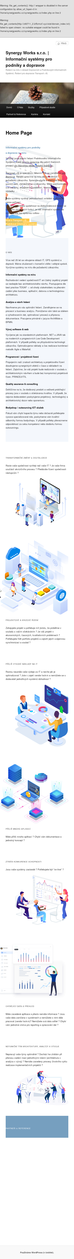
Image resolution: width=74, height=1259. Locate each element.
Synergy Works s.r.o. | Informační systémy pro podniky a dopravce (29, 59)
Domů (9, 107)
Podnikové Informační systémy (21, 223)
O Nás (20, 107)
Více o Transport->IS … (17, 220)
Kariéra (34, 114)
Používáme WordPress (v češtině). (37, 1252)
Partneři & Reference (16, 114)
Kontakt (46, 114)
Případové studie (47, 107)
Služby (31, 107)
